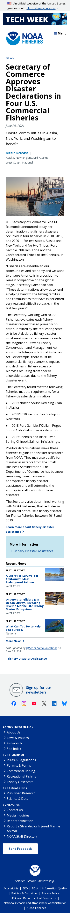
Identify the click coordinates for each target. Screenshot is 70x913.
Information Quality (54, 888)
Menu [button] (62, 33)
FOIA (35, 888)
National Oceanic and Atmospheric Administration (35, 903)
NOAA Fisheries (36, 908)
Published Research (21, 793)
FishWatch (14, 743)
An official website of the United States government (36, 5)
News (10, 58)
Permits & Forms (19, 765)
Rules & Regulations (21, 760)
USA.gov (16, 898)
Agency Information (18, 727)
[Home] (23, 37)
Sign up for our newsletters (38, 689)
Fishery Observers (20, 782)
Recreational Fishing (21, 776)
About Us (13, 732)
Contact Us (11, 804)
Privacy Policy (50, 893)
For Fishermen (13, 754)
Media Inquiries (18, 815)
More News (14, 641)
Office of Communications (41, 648)
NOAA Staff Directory (22, 836)
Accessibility (11, 888)
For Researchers (15, 788)
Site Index (14, 749)
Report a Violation (20, 821)
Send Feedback (20, 849)
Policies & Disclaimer (24, 893)
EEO (25, 888)
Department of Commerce (40, 898)
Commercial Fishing (21, 771)
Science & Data (17, 798)
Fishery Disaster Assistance (33, 551)
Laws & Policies (18, 738)
